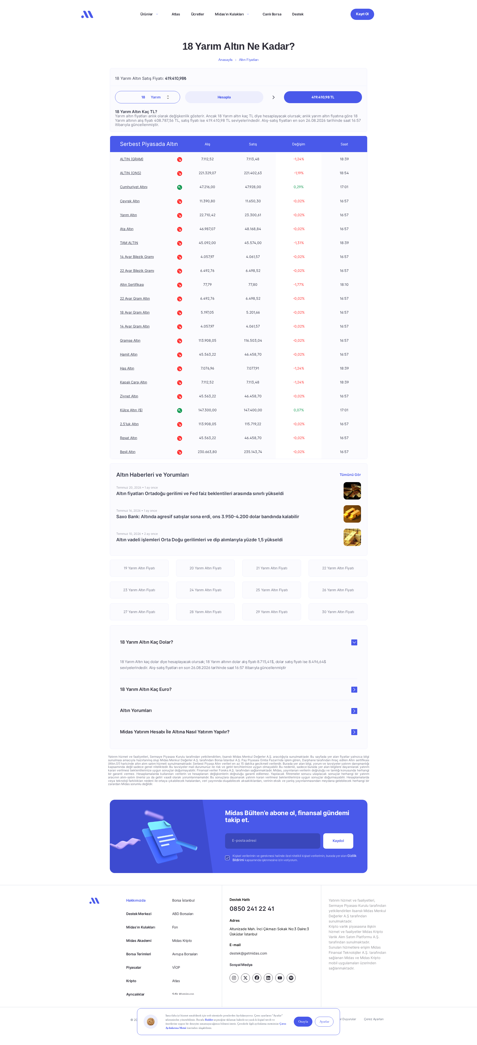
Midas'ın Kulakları (140, 927)
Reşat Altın (128, 438)
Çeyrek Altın (130, 201)
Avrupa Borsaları (185, 954)
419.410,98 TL (323, 97)
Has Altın (127, 368)
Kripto (131, 981)
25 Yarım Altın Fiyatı (271, 590)
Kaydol (338, 840)
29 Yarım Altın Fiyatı (271, 612)
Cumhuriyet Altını (133, 187)
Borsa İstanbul (183, 900)
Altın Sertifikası (132, 284)
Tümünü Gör (350, 474)
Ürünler (146, 14)
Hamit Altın (128, 354)
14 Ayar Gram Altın (135, 326)
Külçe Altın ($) (131, 410)
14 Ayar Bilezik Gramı (137, 256)
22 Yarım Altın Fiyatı (338, 568)
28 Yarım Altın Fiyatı (205, 612)
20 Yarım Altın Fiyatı (205, 568)
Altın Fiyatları (249, 60)
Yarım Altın (128, 215)
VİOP (176, 967)
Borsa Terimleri (138, 954)
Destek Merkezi (138, 914)
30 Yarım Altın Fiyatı (338, 612)
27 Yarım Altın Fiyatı (139, 612)
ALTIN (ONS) (130, 173)
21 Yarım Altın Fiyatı (271, 568)
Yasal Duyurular (345, 1019)
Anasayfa (225, 60)
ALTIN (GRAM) (131, 159)
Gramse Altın (130, 340)
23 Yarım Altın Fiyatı (139, 590)
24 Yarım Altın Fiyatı (205, 590)
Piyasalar (133, 967)
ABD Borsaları (182, 914)
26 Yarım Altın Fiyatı (338, 590)
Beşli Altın (127, 452)
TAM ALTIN (129, 243)
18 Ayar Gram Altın (135, 312)
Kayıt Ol (362, 14)
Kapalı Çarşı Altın (133, 382)
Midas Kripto (182, 940)
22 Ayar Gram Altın (135, 298)
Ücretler (197, 14)
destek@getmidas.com (248, 953)
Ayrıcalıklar (135, 994)
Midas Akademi (138, 940)
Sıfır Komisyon (183, 994)
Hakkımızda (135, 900)
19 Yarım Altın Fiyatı (139, 568)
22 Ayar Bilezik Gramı (137, 270)
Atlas (176, 14)
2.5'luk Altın (129, 424)
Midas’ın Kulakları (229, 14)
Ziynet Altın (129, 396)
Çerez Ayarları (374, 1019)
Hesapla (224, 97)
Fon (175, 927)
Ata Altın (126, 229)
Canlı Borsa (272, 14)
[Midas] (87, 14)
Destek (297, 14)
